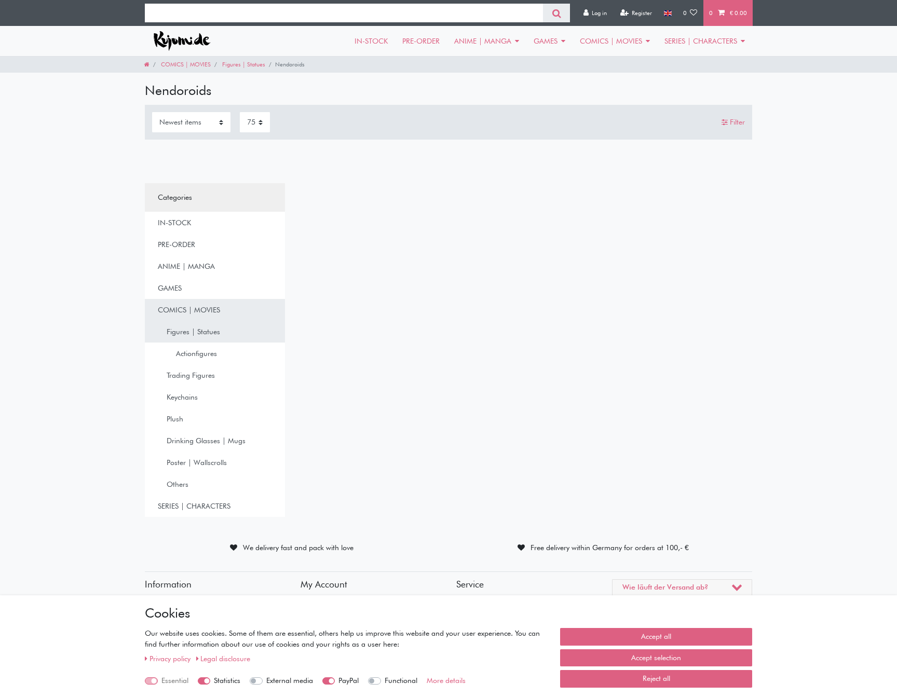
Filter (736, 122)
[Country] (667, 13)
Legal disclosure (225, 658)
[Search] (556, 13)
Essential (174, 680)
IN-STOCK (371, 41)
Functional (401, 680)
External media (289, 680)
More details (446, 680)
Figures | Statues (243, 64)
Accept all (656, 636)
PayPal (348, 680)
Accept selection (656, 657)
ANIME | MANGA (482, 41)
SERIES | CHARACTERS (700, 41)
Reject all (656, 678)
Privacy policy (171, 658)
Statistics (227, 680)
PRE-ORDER (421, 41)
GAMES (546, 41)
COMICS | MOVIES (611, 41)
